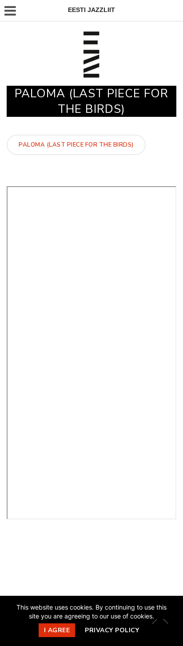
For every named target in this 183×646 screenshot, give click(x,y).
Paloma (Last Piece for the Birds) (76, 145)
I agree (57, 630)
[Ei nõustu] (165, 621)
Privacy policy (112, 630)
